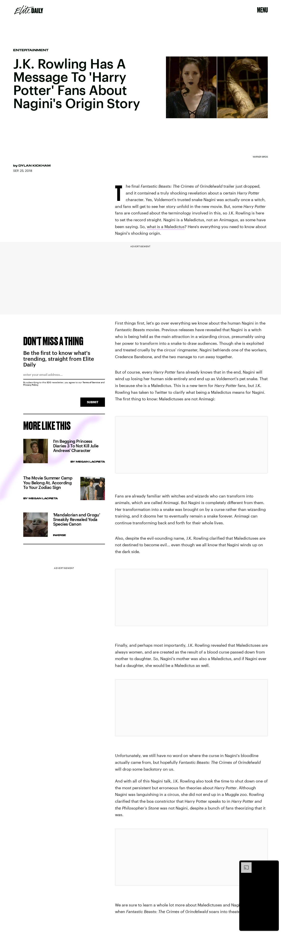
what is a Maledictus (166, 226)
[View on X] (191, 444)
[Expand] (244, 864)
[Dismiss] (273, 864)
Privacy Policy (30, 384)
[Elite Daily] (28, 10)
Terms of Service (91, 382)
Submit (92, 402)
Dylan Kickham (34, 165)
